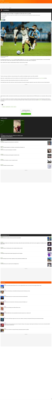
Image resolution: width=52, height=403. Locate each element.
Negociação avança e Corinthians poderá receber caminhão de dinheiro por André (12, 248)
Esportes (2, 134)
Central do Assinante (6, 2)
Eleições (5, 284)
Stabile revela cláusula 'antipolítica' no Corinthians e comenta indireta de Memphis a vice (13, 147)
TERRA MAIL (2, 2)
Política (5, 328)
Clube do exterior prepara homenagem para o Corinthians (8, 149)
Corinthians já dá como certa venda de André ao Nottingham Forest (10, 263)
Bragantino (39, 99)
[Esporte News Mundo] (2, 104)
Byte (4, 317)
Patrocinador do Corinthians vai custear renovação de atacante (9, 160)
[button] (1, 20)
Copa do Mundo (41, 78)
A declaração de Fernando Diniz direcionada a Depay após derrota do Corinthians (11, 253)
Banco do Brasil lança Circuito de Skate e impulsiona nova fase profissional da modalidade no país (14, 258)
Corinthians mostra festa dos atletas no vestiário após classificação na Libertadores (12, 136)
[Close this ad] (51, 398)
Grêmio (26, 59)
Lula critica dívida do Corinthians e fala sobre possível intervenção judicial (11, 237)
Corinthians (6, 10)
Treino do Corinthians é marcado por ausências (7, 165)
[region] (26, 401)
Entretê (5, 306)
